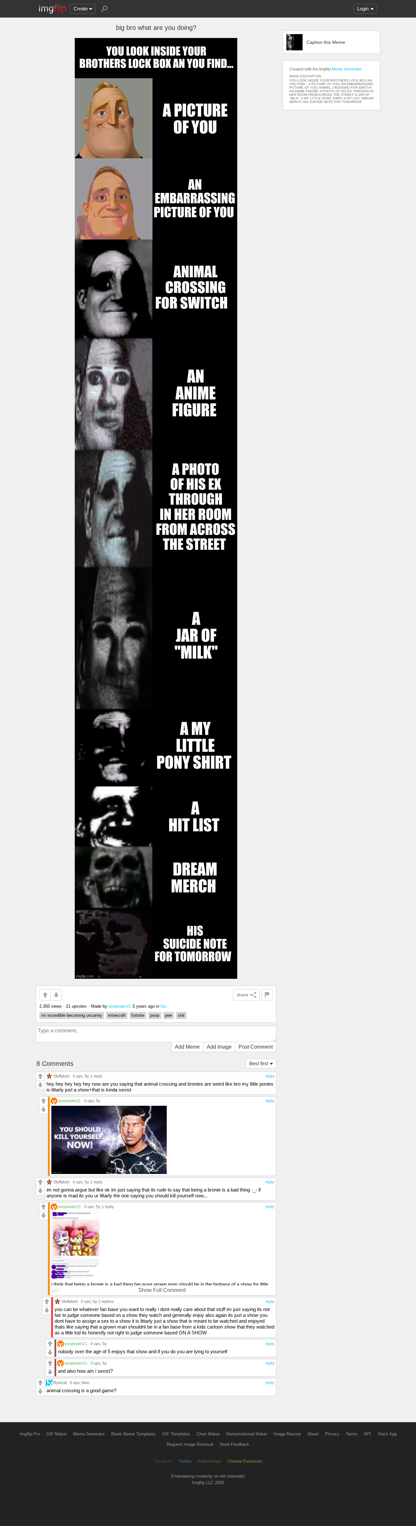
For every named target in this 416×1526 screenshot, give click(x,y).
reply (270, 1076)
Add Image (219, 1047)
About (312, 1433)
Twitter (185, 1461)
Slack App (387, 1433)
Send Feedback (234, 1444)
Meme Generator (347, 69)
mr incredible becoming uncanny (71, 1015)
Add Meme (187, 1047)
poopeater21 (120, 1006)
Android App (209, 1461)
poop (154, 1015)
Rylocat (60, 1383)
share (242, 994)
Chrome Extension (244, 1461)
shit (181, 1015)
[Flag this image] (267, 995)
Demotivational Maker (246, 1433)
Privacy (332, 1433)
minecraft (116, 1015)
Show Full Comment (162, 1290)
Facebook (163, 1461)
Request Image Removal (190, 1444)
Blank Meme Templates (133, 1433)
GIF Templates (176, 1433)
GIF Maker (56, 1433)
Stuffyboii (61, 1076)
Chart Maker (208, 1433)
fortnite (137, 1015)
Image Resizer (287, 1433)
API (367, 1433)
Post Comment (256, 1047)
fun (163, 1006)
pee (168, 1015)
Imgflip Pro (30, 1433)
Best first (258, 1063)
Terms (352, 1433)
